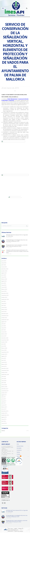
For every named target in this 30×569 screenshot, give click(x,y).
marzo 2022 (4, 307)
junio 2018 (4, 378)
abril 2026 (4, 265)
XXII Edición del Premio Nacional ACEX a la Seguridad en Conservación (17, 235)
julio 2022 (4, 301)
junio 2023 (4, 283)
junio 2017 (4, 399)
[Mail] (5, 503)
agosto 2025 (4, 273)
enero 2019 (4, 366)
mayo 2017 (4, 401)
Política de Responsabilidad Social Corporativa (15, 530)
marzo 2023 (4, 287)
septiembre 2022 (5, 299)
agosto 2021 (4, 321)
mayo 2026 (4, 262)
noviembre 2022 (5, 295)
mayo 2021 (4, 327)
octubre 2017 (4, 392)
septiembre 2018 (5, 374)
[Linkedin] (3, 503)
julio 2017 (4, 397)
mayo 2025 (4, 277)
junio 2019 (4, 358)
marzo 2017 (4, 405)
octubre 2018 (4, 372)
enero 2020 (4, 350)
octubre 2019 (4, 354)
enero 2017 (4, 409)
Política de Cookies (18, 531)
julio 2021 (4, 323)
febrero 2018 (4, 386)
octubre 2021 (4, 317)
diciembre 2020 (5, 338)
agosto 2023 (4, 281)
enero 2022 (4, 311)
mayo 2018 (4, 380)
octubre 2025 (4, 271)
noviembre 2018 (5, 370)
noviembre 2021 (5, 315)
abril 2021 (4, 330)
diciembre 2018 (5, 368)
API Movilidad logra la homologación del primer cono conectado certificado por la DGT (16, 240)
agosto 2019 (4, 356)
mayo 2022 (4, 303)
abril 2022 (4, 305)
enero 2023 (4, 291)
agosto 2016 (4, 417)
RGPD (15, 528)
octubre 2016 (4, 413)
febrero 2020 (4, 348)
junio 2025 (4, 275)
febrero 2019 (4, 364)
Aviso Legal (10, 528)
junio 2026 (4, 260)
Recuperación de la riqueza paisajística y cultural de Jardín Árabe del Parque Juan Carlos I (16, 245)
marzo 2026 (4, 267)
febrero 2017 (4, 407)
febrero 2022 (4, 309)
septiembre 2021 (5, 319)
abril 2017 (4, 403)
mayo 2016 (4, 419)
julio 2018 (4, 376)
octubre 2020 (4, 342)
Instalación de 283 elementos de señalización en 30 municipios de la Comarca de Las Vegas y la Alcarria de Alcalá (17, 251)
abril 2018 (4, 382)
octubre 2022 (4, 297)
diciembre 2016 (5, 411)
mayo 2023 (4, 285)
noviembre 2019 (5, 352)
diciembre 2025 (5, 269)
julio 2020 (4, 344)
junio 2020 (4, 346)
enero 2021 (4, 336)
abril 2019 (4, 360)
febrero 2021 (4, 334)
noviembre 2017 (5, 390)
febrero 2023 (4, 289)
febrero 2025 (4, 279)
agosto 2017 (4, 395)
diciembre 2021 (5, 313)
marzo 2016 (4, 423)
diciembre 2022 (5, 293)
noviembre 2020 (5, 340)
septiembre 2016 (5, 415)
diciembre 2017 (5, 388)
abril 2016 (4, 421)
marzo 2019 (4, 362)
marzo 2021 (4, 332)
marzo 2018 (4, 384)
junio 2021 (4, 325)
